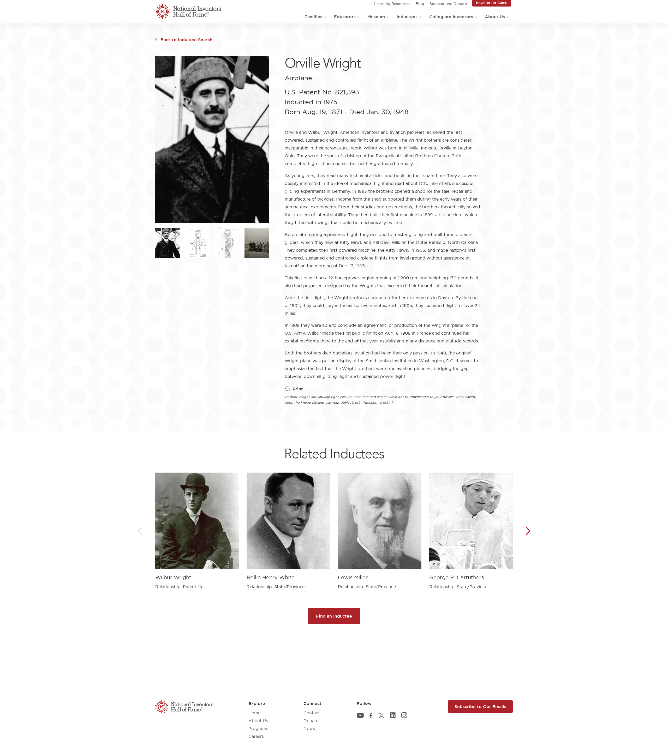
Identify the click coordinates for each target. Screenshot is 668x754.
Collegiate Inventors (451, 16)
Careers (256, 736)
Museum (376, 16)
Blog (420, 4)
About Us (495, 16)
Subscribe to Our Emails (480, 706)
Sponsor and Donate (448, 4)
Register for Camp (492, 2)
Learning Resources (392, 4)
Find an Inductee (334, 616)
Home (254, 712)
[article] (197, 527)
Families (313, 16)
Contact (311, 712)
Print (298, 389)
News (309, 728)
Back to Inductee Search (186, 39)
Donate (310, 720)
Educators (345, 16)
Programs (258, 728)
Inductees (407, 16)
